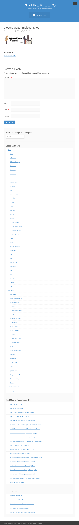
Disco (11, 178)
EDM (11, 190)
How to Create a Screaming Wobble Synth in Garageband (26, 441)
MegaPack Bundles (13, 387)
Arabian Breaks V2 (10, 56)
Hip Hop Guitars (16, 338)
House (12, 218)
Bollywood (13, 158)
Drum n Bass (13, 182)
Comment (8, 77)
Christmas (13, 166)
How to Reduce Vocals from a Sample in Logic (23, 437)
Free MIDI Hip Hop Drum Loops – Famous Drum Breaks (25, 425)
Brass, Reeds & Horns (16, 298)
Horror (12, 214)
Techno (12, 278)
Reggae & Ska (13, 262)
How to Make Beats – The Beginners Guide (22, 412)
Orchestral (13, 250)
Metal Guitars (15, 342)
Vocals (11, 383)
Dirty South (13, 174)
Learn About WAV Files (16, 404)
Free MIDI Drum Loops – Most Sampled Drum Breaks (25, 429)
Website (6, 116)
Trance (12, 282)
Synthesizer (13, 371)
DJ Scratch (14, 363)
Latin (11, 242)
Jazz (13, 202)
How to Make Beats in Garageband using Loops (23, 433)
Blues (11, 154)
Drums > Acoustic (15, 302)
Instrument (11, 290)
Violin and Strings (15, 379)
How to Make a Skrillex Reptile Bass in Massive (23, 474)
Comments (34, 31)
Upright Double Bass (15, 375)
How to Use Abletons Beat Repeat (19, 416)
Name (6, 103)
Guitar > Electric (14, 330)
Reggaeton (13, 266)
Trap (11, 286)
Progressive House (17, 226)
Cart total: (40, 15)
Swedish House (16, 230)
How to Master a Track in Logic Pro (19, 445)
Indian (13, 198)
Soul (11, 274)
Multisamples (12, 391)
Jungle (11, 238)
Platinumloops (9, 31)
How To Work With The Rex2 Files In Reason (22, 420)
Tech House (15, 234)
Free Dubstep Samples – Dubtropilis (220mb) (22, 466)
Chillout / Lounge (15, 162)
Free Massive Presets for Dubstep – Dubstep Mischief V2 (26, 457)
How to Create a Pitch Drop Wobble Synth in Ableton (25, 478)
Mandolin (12, 354)
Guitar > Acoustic (14, 326)
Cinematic (13, 170)
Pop (11, 254)
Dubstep (12, 186)
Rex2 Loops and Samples (17, 408)
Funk (11, 206)
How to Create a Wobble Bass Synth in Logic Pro (23, 470)
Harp (11, 347)
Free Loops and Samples (17, 482)
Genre (9, 150)
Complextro (15, 222)
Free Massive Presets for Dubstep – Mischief (22, 462)
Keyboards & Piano (15, 351)
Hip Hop (12, 210)
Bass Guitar (13, 294)
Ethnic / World (14, 194)
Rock (11, 270)
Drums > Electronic (15, 318)
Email (6, 110)
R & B (11, 258)
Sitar (11, 367)
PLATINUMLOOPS (39, 4)
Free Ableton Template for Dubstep (20, 453)
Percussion (13, 358)
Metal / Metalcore (15, 246)
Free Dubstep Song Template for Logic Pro (22, 449)
